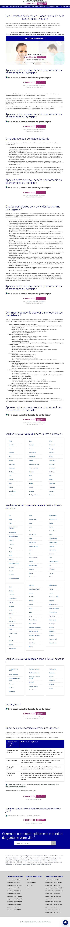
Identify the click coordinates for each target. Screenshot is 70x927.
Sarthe (51, 523)
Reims (10, 483)
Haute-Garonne (13, 633)
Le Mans (31, 472)
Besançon (52, 445)
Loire (30, 538)
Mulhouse (52, 472)
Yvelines (51, 546)
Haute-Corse (52, 643)
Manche (31, 569)
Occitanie (11, 687)
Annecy (31, 487)
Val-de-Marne (53, 612)
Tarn (50, 557)
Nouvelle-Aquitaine (34, 669)
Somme (51, 554)
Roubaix (51, 491)
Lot (30, 554)
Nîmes (31, 460)
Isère (30, 523)
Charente (11, 574)
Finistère (11, 625)
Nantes (11, 460)
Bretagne (31, 682)
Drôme (11, 614)
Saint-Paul (52, 483)
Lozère (31, 561)
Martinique (52, 623)
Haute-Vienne (53, 585)
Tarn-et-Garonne (53, 561)
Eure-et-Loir (12, 621)
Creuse (11, 602)
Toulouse (11, 452)
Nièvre (31, 604)
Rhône (31, 646)
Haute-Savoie (53, 530)
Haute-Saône (52, 515)
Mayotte (51, 635)
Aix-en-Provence (33, 468)
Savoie (51, 527)
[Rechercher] (53, 843)
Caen (50, 475)
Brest (30, 475)
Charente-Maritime (14, 578)
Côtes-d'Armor (13, 598)
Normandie (12, 691)
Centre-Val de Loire (34, 673)
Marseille (11, 445)
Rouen (51, 456)
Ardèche (11, 540)
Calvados (11, 567)
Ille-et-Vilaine (12, 648)
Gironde (11, 640)
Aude (10, 555)
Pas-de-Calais (33, 620)
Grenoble (31, 445)
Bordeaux (11, 472)
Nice (10, 456)
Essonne (51, 600)
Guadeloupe (52, 620)
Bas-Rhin (31, 639)
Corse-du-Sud (53, 639)
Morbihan (31, 597)
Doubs (10, 610)
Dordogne (11, 606)
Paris (10, 441)
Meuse (31, 593)
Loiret (30, 550)
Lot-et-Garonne (33, 557)
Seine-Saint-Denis (54, 608)
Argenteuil (52, 468)
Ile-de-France (32, 690)
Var (50, 565)
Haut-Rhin (32, 643)
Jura (30, 527)
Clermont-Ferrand (34, 464)
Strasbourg (12, 468)
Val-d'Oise (52, 616)
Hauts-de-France (13, 674)
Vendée (51, 573)
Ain (10, 515)
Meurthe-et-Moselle (34, 589)
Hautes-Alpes (12, 532)
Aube (10, 551)
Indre (30, 515)
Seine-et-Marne (53, 542)
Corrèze (11, 591)
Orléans (51, 452)
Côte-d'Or (11, 594)
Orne (30, 616)
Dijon (30, 441)
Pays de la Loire (33, 686)
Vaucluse (51, 569)
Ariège (10, 548)
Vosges (51, 589)
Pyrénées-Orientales (34, 635)
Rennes (11, 479)
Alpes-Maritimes (13, 536)
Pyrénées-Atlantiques (35, 627)
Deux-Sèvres (52, 550)
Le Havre (11, 495)
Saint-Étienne (12, 491)
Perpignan (52, 449)
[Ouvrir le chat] (65, 922)
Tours (30, 479)
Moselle (31, 600)
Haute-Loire (32, 542)
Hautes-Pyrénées (33, 631)
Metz (50, 441)
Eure (10, 617)
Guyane (51, 627)
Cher (10, 587)
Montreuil (51, 464)
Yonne (51, 593)
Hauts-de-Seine (53, 604)
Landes (31, 530)
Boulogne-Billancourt (34, 495)
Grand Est (11, 684)
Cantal (11, 571)
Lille (10, 475)
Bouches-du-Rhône (14, 563)
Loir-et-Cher (32, 534)
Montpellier (12, 464)
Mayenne (31, 585)
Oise (30, 612)
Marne (31, 573)
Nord (30, 608)
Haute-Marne (32, 577)
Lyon (10, 449)
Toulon (11, 487)
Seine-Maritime (53, 538)
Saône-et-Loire (53, 519)
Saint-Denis (32, 456)
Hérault (11, 644)
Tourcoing (52, 487)
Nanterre (51, 495)
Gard (10, 629)
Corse (51, 688)
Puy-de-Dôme (32, 623)
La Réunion (52, 631)
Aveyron (11, 559)
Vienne (51, 577)
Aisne (10, 519)
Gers (10, 637)
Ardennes (11, 544)
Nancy (51, 479)
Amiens (31, 483)
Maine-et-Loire (33, 565)
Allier (10, 523)
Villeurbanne (32, 452)
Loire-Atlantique (33, 546)
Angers (31, 449)
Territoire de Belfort (54, 597)
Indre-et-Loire (32, 519)
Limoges (31, 491)
